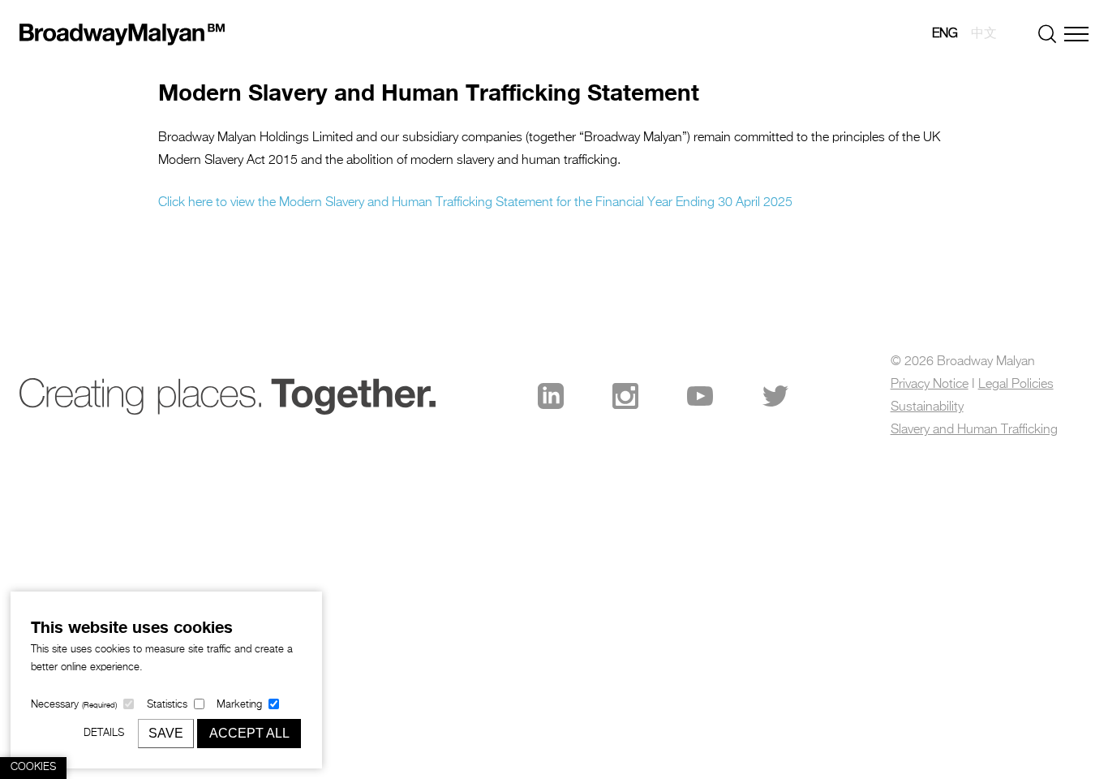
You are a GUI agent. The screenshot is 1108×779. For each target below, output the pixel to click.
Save (165, 733)
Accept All (249, 733)
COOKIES (33, 767)
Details (104, 733)
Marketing (239, 704)
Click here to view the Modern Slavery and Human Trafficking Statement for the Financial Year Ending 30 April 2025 (475, 202)
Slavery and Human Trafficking (974, 430)
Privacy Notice (929, 384)
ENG (945, 34)
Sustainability (927, 407)
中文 (984, 34)
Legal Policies (1016, 384)
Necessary (74, 704)
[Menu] (1076, 34)
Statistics (167, 704)
